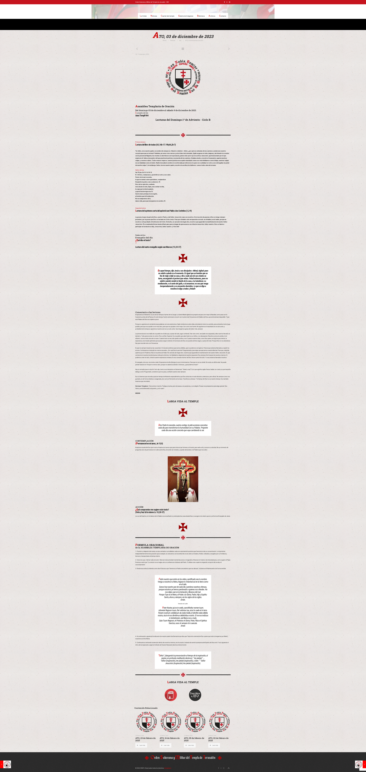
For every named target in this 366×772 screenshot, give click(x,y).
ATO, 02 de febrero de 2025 (218, 739)
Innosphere (167, 768)
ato (180, 40)
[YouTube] (227, 2)
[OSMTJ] (183, 8)
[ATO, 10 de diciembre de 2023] (360, 764)
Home (164, 40)
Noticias (172, 40)
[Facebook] (225, 2)
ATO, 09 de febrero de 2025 (194, 739)
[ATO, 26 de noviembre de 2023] (5, 764)
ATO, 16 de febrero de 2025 (170, 739)
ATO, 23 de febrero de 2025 (145, 739)
